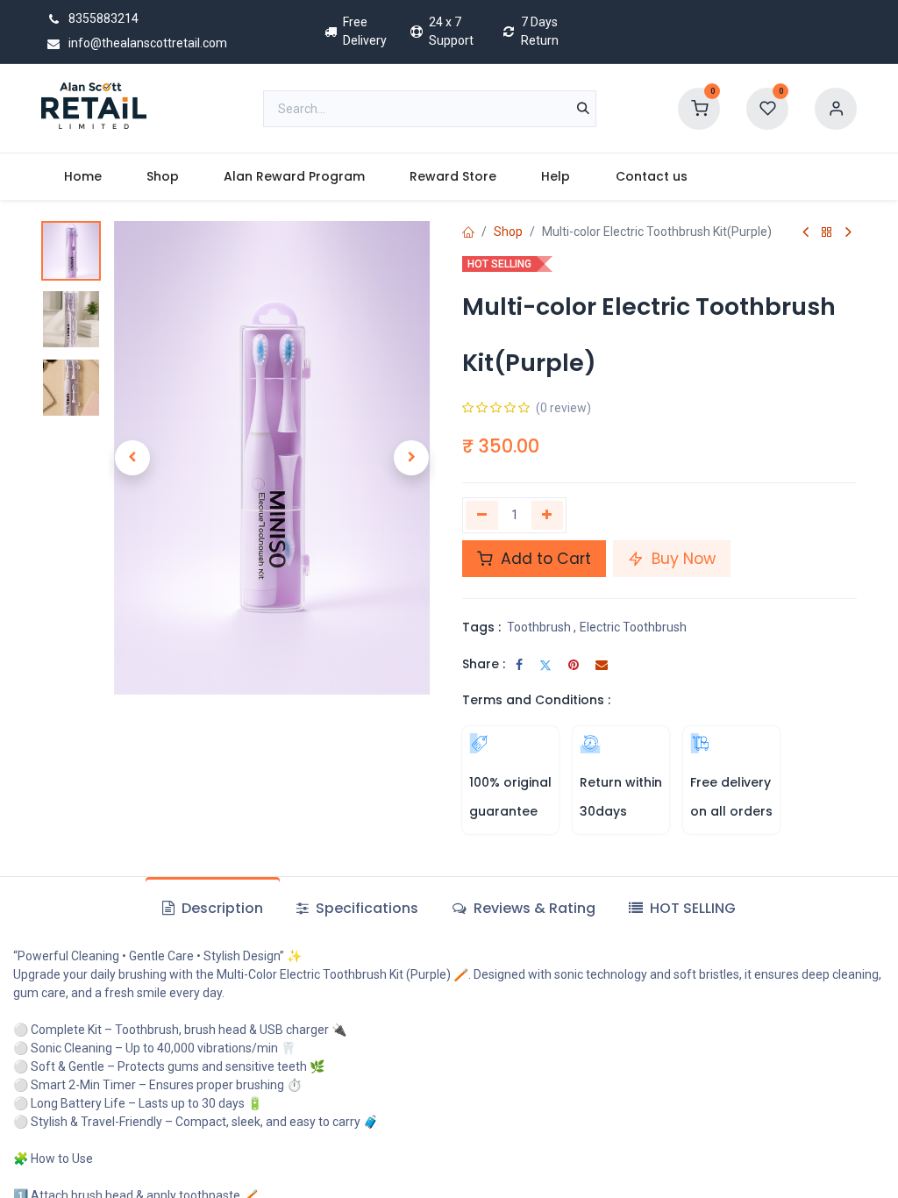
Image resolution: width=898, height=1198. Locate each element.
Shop (508, 232)
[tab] (682, 908)
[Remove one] (482, 515)
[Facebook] (519, 665)
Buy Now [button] (681, 558)
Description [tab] (220, 908)
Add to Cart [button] (543, 558)
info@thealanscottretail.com (146, 43)
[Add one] (547, 515)
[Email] (601, 665)
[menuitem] (82, 176)
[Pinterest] (573, 665)
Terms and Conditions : (536, 700)
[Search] (583, 108)
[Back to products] (826, 233)
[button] (132, 457)
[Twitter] (545, 665)
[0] (699, 107)
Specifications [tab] (365, 908)
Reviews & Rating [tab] (532, 908)
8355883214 (102, 18)
